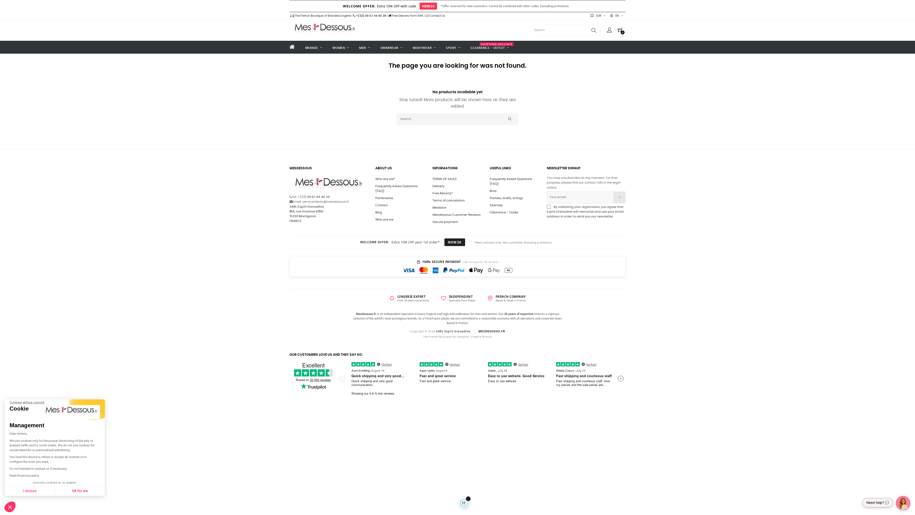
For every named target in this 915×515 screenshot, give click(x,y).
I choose (29, 491)
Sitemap (496, 205)
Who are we (384, 219)
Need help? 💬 (877, 502)
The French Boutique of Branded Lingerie (322, 15)
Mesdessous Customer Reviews (456, 214)
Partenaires (384, 198)
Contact (381, 205)
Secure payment (445, 222)
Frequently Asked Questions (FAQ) (396, 189)
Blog (378, 212)
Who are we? (385, 179)
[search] (594, 30)
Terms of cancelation (448, 200)
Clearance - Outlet (504, 212)
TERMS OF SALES (444, 179)
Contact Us (437, 15)
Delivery (438, 186)
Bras (493, 191)
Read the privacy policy (24, 475)
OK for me (80, 491)
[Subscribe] (619, 197)
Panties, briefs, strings (506, 198)
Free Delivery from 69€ (407, 15)
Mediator (439, 207)
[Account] (609, 30)
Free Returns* (442, 193)
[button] (10, 507)
